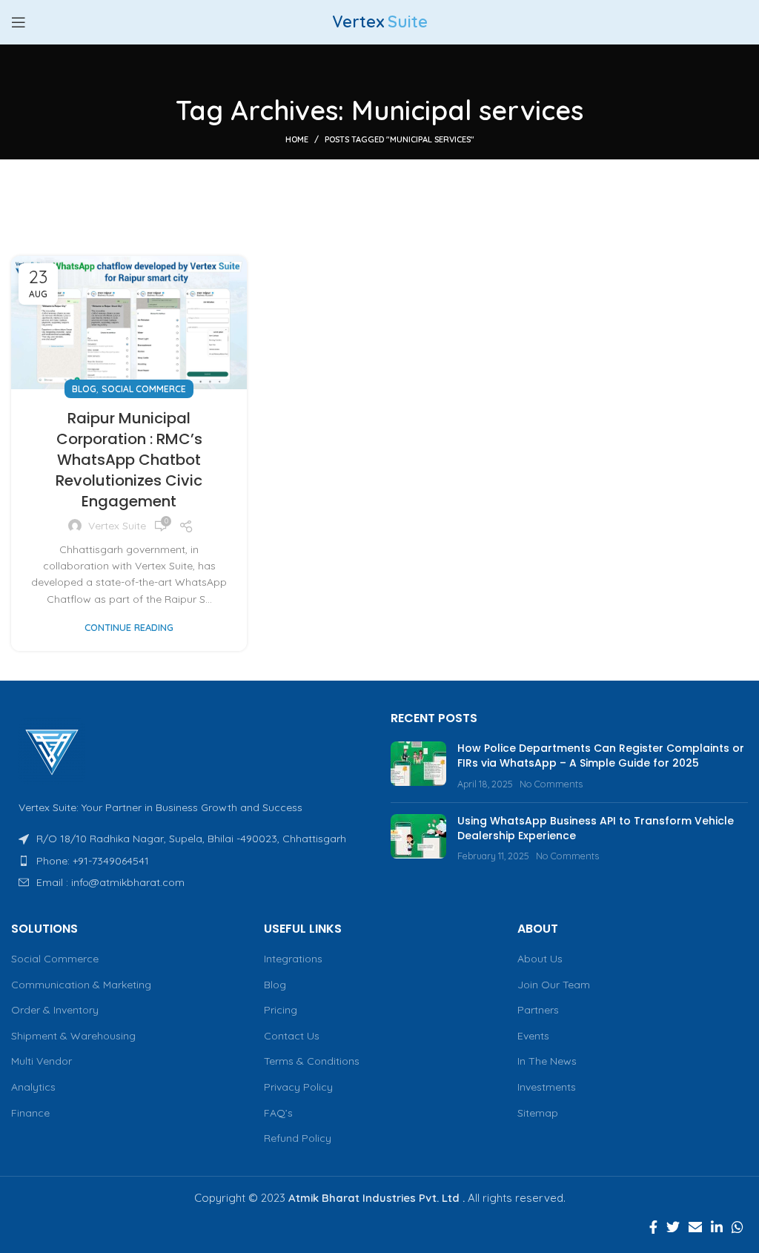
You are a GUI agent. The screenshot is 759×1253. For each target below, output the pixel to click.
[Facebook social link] (653, 1227)
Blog (84, 388)
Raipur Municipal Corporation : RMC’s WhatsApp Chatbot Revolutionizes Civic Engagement (129, 460)
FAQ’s (278, 1113)
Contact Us (291, 1035)
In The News (547, 1061)
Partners (538, 1009)
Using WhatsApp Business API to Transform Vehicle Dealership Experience (595, 828)
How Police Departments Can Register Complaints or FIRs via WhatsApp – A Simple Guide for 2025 (600, 755)
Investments (546, 1087)
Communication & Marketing (81, 984)
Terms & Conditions (311, 1061)
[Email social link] (695, 1227)
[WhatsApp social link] (737, 1227)
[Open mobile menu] (18, 22)
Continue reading (128, 627)
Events (533, 1035)
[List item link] (190, 861)
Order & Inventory (55, 1009)
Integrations (293, 958)
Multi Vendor (41, 1061)
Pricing (280, 1009)
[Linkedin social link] (716, 1227)
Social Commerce (144, 388)
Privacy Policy (298, 1087)
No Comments (551, 784)
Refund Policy (297, 1138)
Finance (30, 1113)
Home (296, 139)
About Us (540, 958)
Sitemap (537, 1113)
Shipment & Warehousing (73, 1035)
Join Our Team (553, 984)
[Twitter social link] (673, 1227)
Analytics (33, 1087)
